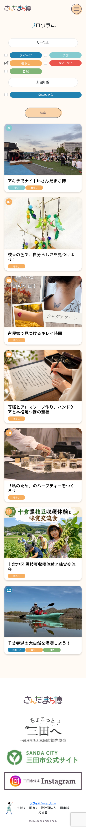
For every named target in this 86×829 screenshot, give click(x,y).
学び (16, 187)
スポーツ (16, 649)
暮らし (34, 187)
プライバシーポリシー (43, 803)
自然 (52, 649)
